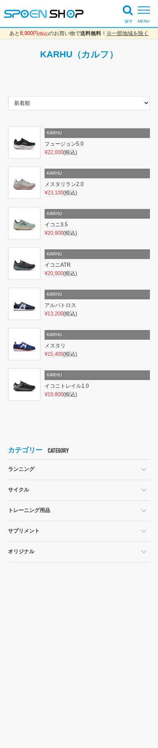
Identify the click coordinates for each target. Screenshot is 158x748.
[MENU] (146, 10)
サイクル (18, 490)
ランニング (21, 469)
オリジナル (21, 551)
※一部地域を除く (128, 33)
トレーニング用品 (29, 510)
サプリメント (24, 531)
